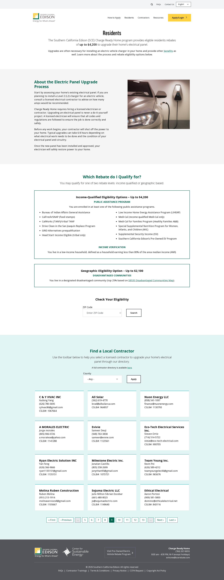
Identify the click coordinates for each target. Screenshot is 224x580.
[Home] (45, 17)
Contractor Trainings (76, 570)
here (129, 367)
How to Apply (114, 17)
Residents (129, 17)
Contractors (143, 17)
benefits (168, 50)
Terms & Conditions (100, 570)
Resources (158, 17)
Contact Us (169, 4)
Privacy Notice (120, 570)
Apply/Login (178, 17)
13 (144, 519)
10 (120, 519)
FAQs (158, 4)
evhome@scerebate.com (178, 557)
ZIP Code (87, 307)
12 (136, 519)
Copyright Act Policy (156, 570)
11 (128, 519)
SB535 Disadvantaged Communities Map (150, 280)
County (87, 373)
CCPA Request (136, 570)
